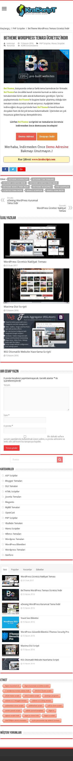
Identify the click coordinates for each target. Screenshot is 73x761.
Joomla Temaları (13, 496)
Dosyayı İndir (47, 136)
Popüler (15, 569)
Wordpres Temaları (14, 539)
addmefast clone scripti (14, 705)
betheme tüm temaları (43, 179)
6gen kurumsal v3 (12, 686)
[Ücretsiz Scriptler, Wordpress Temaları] (36, 10)
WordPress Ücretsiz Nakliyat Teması (51, 208)
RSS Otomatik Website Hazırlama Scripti (27, 351)
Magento (9, 502)
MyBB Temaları (12, 507)
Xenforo (9, 555)
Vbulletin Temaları (14, 523)
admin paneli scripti (12, 710)
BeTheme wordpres (42, 187)
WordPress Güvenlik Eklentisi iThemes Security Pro (45, 632)
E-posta (8, 426)
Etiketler (40, 569)
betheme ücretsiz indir (14, 183)
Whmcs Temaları (13, 534)
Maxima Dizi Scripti (15, 306)
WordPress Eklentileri (15, 544)
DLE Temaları (11, 486)
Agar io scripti (49, 715)
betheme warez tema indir (16, 187)
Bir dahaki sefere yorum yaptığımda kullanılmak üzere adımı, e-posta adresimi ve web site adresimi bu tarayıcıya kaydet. (34, 439)
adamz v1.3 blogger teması (16, 701)
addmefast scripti (35, 705)
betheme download (18, 179)
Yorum (7, 385)
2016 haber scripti (12, 696)
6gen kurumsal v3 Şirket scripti (37, 686)
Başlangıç (5, 28)
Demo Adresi (26, 136)
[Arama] (60, 460)
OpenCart (10, 512)
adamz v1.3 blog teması (41, 701)
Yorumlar (11, 46)
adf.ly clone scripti (55, 705)
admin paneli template (34, 710)
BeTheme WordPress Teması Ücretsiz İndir (41, 590)
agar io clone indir (32, 715)
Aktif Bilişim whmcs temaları (15, 720)
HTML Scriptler (12, 491)
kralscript (11, 43)
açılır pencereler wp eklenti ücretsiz (45, 720)
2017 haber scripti (32, 696)
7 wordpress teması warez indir (17, 691)
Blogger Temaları (13, 481)
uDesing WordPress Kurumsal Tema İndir (22, 201)
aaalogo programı (52, 696)
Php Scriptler (62, 187)
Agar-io (51, 710)
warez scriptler (34, 190)
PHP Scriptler (19, 28)
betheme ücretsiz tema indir (43, 183)
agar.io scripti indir (12, 715)
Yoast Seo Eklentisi (29, 618)
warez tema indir (55, 190)
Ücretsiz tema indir (12, 190)
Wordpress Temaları (15, 549)
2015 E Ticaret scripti (43, 691)
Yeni (5, 569)
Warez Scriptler (58, 43)
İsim (7, 415)
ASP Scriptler (11, 475)
